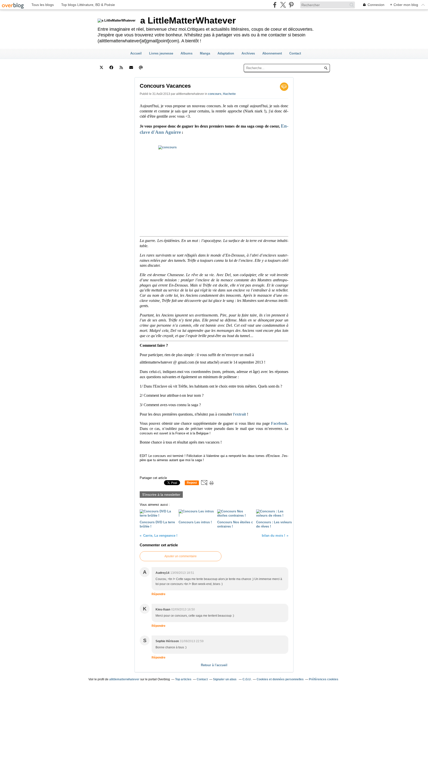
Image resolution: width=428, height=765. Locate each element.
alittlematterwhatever (124, 679)
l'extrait (239, 414)
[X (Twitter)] (283, 5)
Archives (248, 53)
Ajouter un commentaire (180, 556)
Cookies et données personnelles (280, 679)
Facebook (279, 423)
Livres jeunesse (161, 53)
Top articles (183, 679)
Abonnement (272, 53)
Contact (295, 53)
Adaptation (225, 53)
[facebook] (275, 5)
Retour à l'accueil (214, 665)
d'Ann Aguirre (166, 132)
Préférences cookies (323, 679)
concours (214, 94)
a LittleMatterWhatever (188, 20)
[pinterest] (291, 5)
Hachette (229, 94)
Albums (186, 53)
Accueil (136, 53)
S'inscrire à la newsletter (161, 495)
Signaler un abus (225, 679)
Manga (205, 53)
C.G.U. (246, 679)
